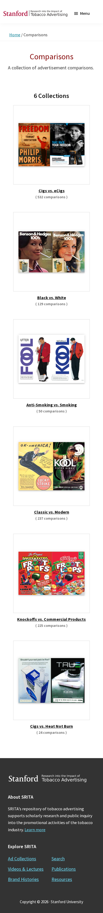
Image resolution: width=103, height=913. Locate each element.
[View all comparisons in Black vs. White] (51, 252)
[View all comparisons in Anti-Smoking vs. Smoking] (51, 359)
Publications (64, 869)
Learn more (35, 829)
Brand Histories (23, 879)
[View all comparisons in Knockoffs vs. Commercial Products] (51, 573)
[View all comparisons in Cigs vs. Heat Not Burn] (51, 680)
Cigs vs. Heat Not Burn (51, 726)
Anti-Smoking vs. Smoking (51, 404)
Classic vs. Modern (51, 512)
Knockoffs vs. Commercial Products (51, 619)
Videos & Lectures (26, 869)
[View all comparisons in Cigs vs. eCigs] (51, 144)
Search (58, 859)
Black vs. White (51, 297)
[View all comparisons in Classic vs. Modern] (51, 466)
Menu (85, 13)
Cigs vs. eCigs (52, 190)
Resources (62, 879)
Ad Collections (22, 859)
